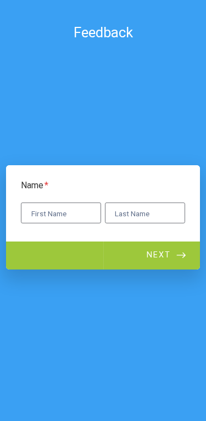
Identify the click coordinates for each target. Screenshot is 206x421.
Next (159, 255)
